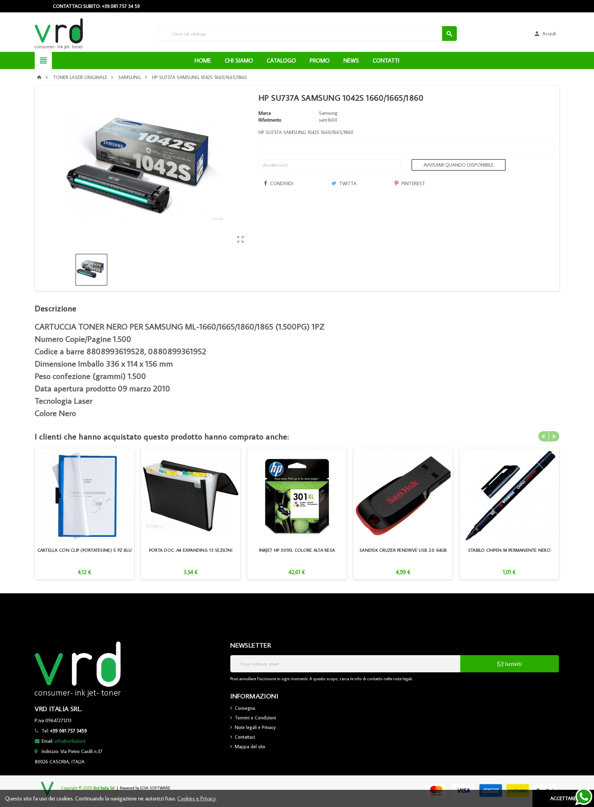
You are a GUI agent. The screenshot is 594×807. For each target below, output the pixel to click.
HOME (203, 60)
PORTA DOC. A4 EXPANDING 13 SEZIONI (190, 550)
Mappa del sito (250, 746)
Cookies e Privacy (196, 798)
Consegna (245, 708)
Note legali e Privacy (255, 727)
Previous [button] (543, 436)
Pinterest (412, 183)
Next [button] (554, 436)
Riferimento (270, 120)
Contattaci (245, 737)
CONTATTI (386, 60)
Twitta (347, 183)
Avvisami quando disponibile (459, 165)
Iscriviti (512, 664)
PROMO (320, 60)
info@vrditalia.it (70, 741)
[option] (84, 514)
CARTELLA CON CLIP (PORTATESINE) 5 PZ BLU (84, 550)
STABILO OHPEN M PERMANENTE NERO (509, 550)
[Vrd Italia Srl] (58, 33)
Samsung (328, 113)
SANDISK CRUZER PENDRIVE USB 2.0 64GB (403, 550)
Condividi (281, 183)
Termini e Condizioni (255, 718)
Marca (264, 113)
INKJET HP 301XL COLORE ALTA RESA (297, 550)
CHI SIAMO (239, 60)
